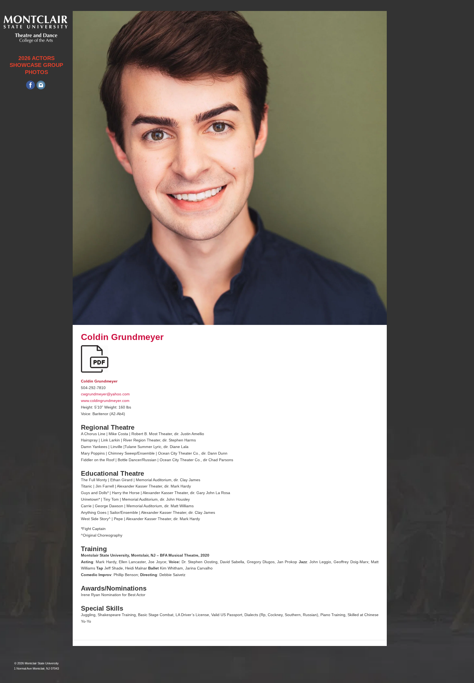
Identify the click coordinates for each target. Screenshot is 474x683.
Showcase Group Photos (36, 68)
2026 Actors (36, 58)
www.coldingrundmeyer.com (105, 400)
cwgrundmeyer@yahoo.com (105, 394)
